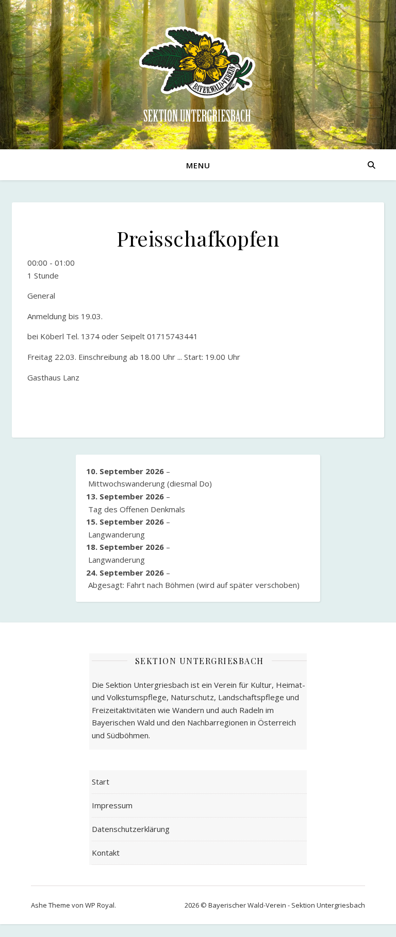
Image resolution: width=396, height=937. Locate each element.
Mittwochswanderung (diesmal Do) (150, 483)
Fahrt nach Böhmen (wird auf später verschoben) (194, 585)
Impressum (112, 805)
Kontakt (106, 852)
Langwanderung (116, 534)
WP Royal (99, 905)
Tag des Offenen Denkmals (136, 509)
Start (100, 781)
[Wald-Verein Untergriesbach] (198, 74)
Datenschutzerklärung (131, 829)
